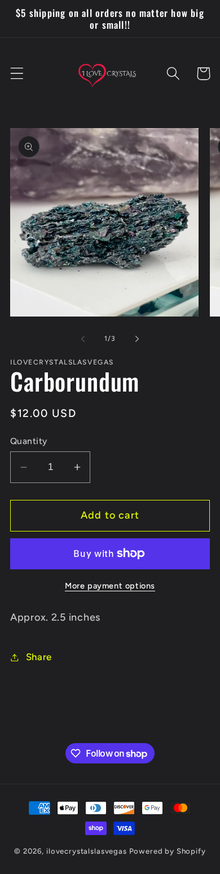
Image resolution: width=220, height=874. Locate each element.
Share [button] (39, 656)
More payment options (110, 586)
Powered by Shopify (167, 850)
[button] (17, 74)
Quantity (28, 441)
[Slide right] (137, 339)
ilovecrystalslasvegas (86, 850)
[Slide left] (83, 339)
